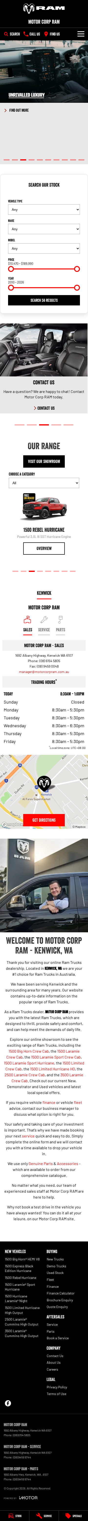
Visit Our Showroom (44, 461)
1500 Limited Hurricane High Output (22, 1310)
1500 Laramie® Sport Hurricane (20, 1286)
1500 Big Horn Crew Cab (29, 1051)
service (28, 1135)
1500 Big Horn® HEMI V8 (22, 1259)
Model (11, 240)
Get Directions (44, 820)
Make (11, 221)
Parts (51, 1331)
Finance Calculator (61, 1293)
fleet (78, 1102)
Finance (53, 1286)
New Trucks (55, 1259)
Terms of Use (56, 1394)
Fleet (50, 1279)
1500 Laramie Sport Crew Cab (56, 1057)
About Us (54, 1362)
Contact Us (55, 1356)
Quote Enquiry (57, 1307)
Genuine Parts (41, 1163)
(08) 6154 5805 (49, 661)
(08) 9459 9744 (22, 1457)
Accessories (67, 1163)
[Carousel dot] (7, 159)
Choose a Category (22, 474)
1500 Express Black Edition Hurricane (19, 1268)
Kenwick (44, 593)
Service (52, 1324)
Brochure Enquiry (60, 1300)
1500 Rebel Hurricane (20, 1277)
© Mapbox (79, 826)
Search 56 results (44, 300)
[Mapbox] (13, 824)
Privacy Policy (57, 1387)
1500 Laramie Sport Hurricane (29, 1063)
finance (49, 1102)
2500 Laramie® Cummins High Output (21, 1321)
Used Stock (55, 1273)
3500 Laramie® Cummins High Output (21, 1333)
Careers (52, 1369)
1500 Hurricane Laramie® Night (16, 1298)
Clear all (44, 193)
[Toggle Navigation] (80, 34)
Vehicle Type (15, 201)
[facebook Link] (8, 1403)
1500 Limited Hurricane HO (52, 1068)
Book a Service (58, 1338)
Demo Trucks (56, 1266)
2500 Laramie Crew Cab (25, 1074)
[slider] (11, 269)
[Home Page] (44, 8)
